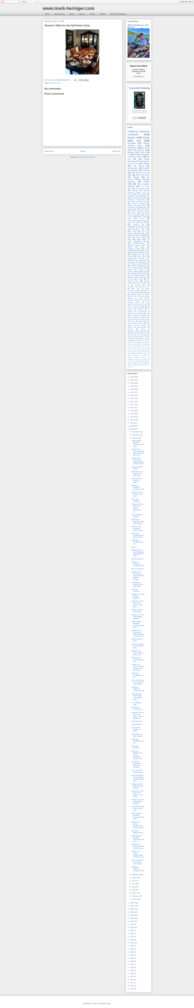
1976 (132, 986)
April (134, 890)
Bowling (140, 321)
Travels (92, 14)
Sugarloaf (144, 292)
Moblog (131, 152)
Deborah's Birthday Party (137, 832)
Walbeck (147, 363)
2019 (132, 398)
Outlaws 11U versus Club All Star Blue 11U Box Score (137, 667)
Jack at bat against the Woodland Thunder (136, 764)
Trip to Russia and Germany (139, 261)
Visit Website (139, 76)
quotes (135, 340)
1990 (132, 955)
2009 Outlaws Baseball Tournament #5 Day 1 (137, 443)
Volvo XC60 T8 (136, 236)
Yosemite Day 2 (137, 721)
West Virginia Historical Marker (138, 364)
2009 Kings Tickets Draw (136, 708)
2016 (132, 407)
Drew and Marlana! (135, 747)
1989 (132, 958)
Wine (137, 346)
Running (146, 170)
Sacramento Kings (143, 188)
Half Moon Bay (139, 294)
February (135, 896)
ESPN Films (132, 232)
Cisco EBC (141, 256)
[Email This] (79, 80)
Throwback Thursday (138, 198)
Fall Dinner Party (55, 83)
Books (71, 14)
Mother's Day (141, 217)
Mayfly (147, 234)
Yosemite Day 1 (137, 724)
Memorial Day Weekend (136, 313)
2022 (132, 389)
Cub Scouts (138, 166)
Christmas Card (133, 207)
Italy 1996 (130, 353)
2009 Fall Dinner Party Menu (137, 611)
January (135, 899)
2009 (132, 429)
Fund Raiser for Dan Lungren (137, 735)
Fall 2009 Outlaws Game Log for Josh (137, 808)
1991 (132, 952)
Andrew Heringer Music (139, 144)
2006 (132, 909)
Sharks (130, 327)
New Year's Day (137, 260)
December (136, 432)
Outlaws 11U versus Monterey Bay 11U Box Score (137, 825)
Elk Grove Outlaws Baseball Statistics (139, 179)
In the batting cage (136, 703)
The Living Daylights (135, 500)
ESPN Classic (131, 342)
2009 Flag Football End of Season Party (137, 535)
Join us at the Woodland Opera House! (137, 528)
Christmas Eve (133, 220)
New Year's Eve (136, 218)
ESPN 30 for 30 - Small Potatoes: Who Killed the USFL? (137, 553)
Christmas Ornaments (136, 200)
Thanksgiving (132, 226)
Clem (134, 213)
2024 (132, 383)
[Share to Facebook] (86, 80)
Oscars (130, 317)
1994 (132, 946)
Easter (147, 228)
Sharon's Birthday (138, 203)
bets (145, 306)
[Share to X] (83, 80)
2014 (132, 414)
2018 (132, 401)
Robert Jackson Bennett (140, 112)
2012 (132, 420)
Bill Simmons (132, 264)
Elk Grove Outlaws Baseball (139, 233)
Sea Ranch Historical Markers (139, 201)
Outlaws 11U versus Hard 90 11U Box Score (137, 846)
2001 (132, 924)
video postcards (142, 348)
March (134, 893)
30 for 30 (146, 148)
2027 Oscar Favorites (118, 14)
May (133, 887)
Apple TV (146, 196)
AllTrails (135, 190)
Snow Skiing (141, 194)
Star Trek (138, 317)
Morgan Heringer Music (137, 205)
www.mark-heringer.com (69, 8)
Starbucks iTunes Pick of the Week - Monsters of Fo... (137, 507)
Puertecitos (131, 359)
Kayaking (142, 277)
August (134, 877)
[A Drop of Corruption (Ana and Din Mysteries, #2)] (139, 108)
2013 (132, 417)
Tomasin (130, 329)
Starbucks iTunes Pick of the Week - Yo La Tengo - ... (137, 793)
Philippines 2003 (144, 251)
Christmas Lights (134, 249)
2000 (132, 927)
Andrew (146, 164)
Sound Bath (146, 344)
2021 (132, 392)
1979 (132, 976)
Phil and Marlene (137, 559)
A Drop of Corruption (139, 111)
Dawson (137, 304)
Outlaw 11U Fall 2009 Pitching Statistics (137, 786)
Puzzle (138, 359)
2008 (132, 903)
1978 (132, 980)
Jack (131, 335)
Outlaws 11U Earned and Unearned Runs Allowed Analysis (137, 575)
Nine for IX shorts (141, 355)
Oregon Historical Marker (137, 357)
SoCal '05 (130, 361)
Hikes (142, 152)
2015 (132, 411)
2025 (132, 380)
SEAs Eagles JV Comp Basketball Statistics (139, 240)
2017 (132, 404)
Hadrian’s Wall (145, 333)
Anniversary (133, 168)
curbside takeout (134, 245)
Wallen (145, 300)
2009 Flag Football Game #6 (137, 542)
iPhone (133, 266)
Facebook (132, 143)
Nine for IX (146, 287)
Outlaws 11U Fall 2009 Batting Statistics (137, 616)
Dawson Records (132, 350)
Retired (102, 14)
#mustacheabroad (138, 275)
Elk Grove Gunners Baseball (139, 214)
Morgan (136, 177)
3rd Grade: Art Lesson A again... (136, 480)
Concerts (140, 310)
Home (47, 14)
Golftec (140, 342)
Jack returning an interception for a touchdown (137, 682)
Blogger (108, 1003)
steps (129, 239)
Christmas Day (133, 228)
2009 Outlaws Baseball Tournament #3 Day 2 (137, 816)
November (136, 435)
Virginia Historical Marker (135, 363)
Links (138, 335)
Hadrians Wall (143, 350)
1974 (132, 989)
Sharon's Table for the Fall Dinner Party (137, 646)
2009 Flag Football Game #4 (137, 741)
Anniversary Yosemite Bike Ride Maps (137, 584)
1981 (132, 970)
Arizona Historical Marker (136, 308)
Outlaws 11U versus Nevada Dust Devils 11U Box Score (137, 452)
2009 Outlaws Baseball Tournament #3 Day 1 (137, 838)
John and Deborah (135, 590)
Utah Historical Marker (141, 361)
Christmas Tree (133, 196)
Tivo (131, 346)
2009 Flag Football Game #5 (137, 675)
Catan (144, 226)
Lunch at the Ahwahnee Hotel (136, 729)
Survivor (130, 271)
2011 (132, 423)
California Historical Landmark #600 (137, 869)
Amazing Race (140, 285)
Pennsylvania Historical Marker (139, 273)
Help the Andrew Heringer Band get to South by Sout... (137, 778)
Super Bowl (140, 237)
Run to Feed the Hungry (140, 211)
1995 (132, 943)
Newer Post (49, 151)
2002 (132, 921)
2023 (132, 386)
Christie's (131, 277)
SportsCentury (141, 327)
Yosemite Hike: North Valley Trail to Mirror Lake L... (137, 696)
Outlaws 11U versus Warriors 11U (137, 659)
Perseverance (59, 14)
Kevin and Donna (137, 569)
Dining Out (132, 148)
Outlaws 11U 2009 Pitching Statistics (137, 596)
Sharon (145, 359)
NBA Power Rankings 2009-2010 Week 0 (137, 521)
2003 (132, 918)
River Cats (135, 288)
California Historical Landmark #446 (137, 689)
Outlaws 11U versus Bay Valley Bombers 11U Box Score (137, 461)
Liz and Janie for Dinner (137, 468)
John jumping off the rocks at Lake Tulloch (137, 862)
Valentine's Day (138, 230)
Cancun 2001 (144, 340)
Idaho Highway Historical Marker (137, 351)
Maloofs (144, 312)
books (146, 137)
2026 (132, 377)
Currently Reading (139, 88)
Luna (145, 304)
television (130, 348)
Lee (129, 154)
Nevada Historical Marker (139, 191)
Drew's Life (133, 333)
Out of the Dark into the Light (136, 771)
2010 (132, 426)
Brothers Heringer (144, 331)
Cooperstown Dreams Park (139, 258)
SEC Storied (131, 344)
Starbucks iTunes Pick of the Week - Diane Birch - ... (137, 604)
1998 (132, 933)
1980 (132, 973)
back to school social (135, 306)
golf (139, 140)
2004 (132, 915)
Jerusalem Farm (133, 287)
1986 (132, 964)
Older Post (116, 151)
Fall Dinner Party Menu (139, 246)
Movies (82, 14)
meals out (144, 346)
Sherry (133, 547)
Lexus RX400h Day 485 (136, 515)
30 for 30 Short (143, 175)
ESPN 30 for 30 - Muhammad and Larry (137, 473)
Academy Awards (134, 302)
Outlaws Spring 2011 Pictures (139, 268)
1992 (132, 949)
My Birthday (145, 222)
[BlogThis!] (81, 80)
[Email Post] (75, 80)
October (135, 438)
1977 (132, 983)
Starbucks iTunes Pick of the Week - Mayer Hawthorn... (137, 715)
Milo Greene (138, 150)
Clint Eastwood (133, 268)
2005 (132, 912)
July (133, 881)
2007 (132, 906)
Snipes (139, 344)
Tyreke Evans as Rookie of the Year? (137, 494)
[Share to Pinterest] (88, 80)
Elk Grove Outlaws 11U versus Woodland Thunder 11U (136, 754)
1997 (132, 937)
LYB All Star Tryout (135, 279)
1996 (132, 940)
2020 (132, 395)
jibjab (129, 294)
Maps (146, 342)
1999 (132, 930)
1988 (132, 961)
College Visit (141, 271)
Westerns (146, 264)
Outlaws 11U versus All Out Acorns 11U (137, 653)
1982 (132, 967)
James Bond (145, 209)
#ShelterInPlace (138, 243)
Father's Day (138, 224)
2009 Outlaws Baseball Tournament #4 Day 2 (137, 624)
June (134, 884)
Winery (129, 366)
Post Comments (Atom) (87, 157)
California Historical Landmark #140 (137, 487)
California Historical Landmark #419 (137, 564)
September (136, 874)
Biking (143, 266)
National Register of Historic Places (139, 155)
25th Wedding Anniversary (140, 253)
